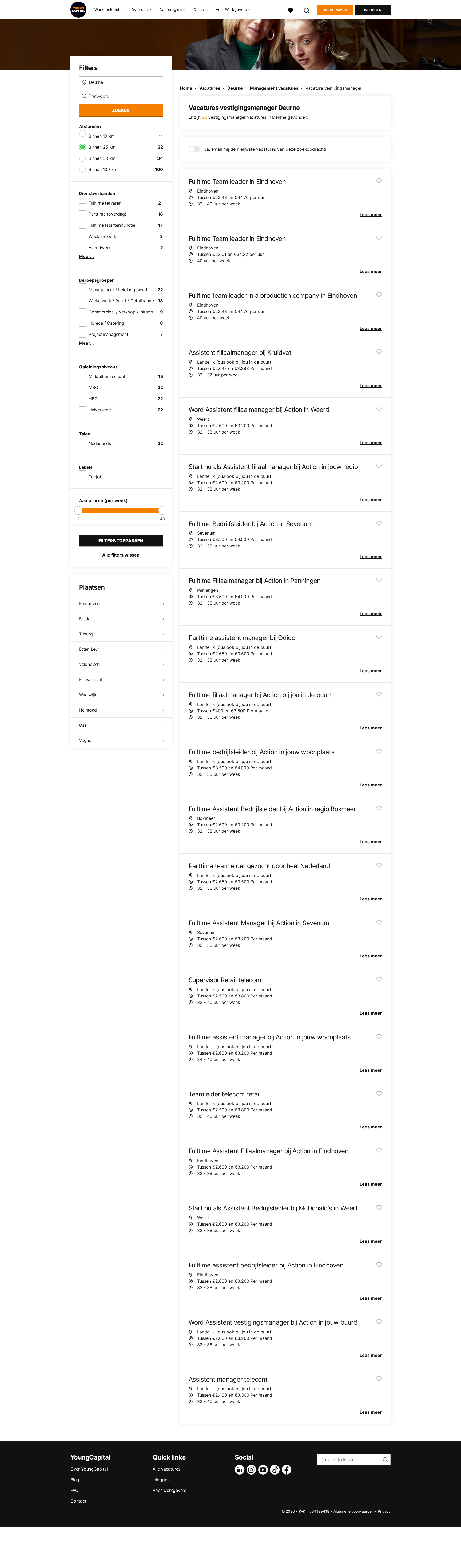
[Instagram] (252, 1470)
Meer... (86, 256)
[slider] (78, 510)
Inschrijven (335, 10)
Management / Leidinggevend (118, 289)
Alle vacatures (166, 1469)
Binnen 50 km (102, 158)
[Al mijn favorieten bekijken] (290, 9)
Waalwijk (87, 694)
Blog (74, 1479)
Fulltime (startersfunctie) (113, 225)
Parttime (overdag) (107, 214)
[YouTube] (264, 1470)
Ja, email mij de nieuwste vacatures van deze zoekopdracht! (265, 149)
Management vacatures (274, 88)
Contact (200, 9)
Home (186, 88)
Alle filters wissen (121, 555)
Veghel (85, 740)
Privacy (384, 1511)
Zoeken (121, 110)
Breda (84, 618)
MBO (93, 387)
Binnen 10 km (102, 136)
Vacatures (209, 88)
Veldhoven (89, 664)
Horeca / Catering (106, 323)
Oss (82, 725)
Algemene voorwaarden (353, 1511)
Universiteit (100, 409)
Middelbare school (107, 376)
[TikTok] (276, 1470)
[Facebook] (287, 1470)
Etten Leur (89, 649)
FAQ (74, 1490)
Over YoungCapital (89, 1469)
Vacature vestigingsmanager (333, 88)
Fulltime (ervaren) (106, 203)
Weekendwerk (102, 236)
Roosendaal (90, 679)
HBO (93, 398)
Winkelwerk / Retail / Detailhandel (122, 300)
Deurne (235, 88)
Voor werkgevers (169, 1490)
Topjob (95, 476)
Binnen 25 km (102, 147)
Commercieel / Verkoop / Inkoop (121, 312)
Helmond (88, 710)
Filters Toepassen (120, 540)
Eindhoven (89, 603)
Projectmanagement (108, 334)
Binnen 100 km (103, 169)
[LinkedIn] (241, 1470)
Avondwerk (100, 247)
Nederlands (100, 443)
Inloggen (372, 10)
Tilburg (86, 634)
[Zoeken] (307, 9)
